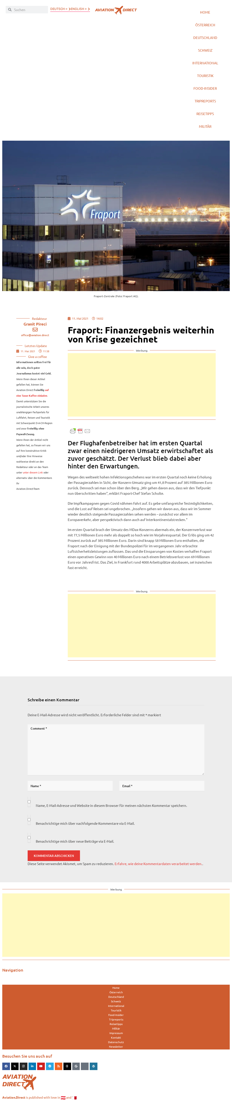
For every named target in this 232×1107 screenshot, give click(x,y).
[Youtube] (41, 1066)
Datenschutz (116, 1042)
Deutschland (205, 37)
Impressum (116, 1033)
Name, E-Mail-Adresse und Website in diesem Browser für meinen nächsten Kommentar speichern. (111, 805)
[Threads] (67, 1066)
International (205, 63)
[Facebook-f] (6, 1066)
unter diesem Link (33, 472)
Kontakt (116, 1037)
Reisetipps (205, 113)
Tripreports (205, 101)
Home (205, 12)
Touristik (205, 75)
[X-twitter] (15, 1066)
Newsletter (116, 1046)
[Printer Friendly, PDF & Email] (80, 430)
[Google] (76, 1066)
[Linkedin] (32, 1066)
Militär (205, 126)
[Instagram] (23, 1066)
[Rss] (59, 1066)
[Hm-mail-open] (85, 1066)
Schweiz (205, 50)
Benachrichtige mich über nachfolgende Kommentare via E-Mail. (85, 823)
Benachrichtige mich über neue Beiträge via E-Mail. (75, 841)
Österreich (205, 25)
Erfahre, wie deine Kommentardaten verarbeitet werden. (158, 863)
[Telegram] (50, 1066)
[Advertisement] (142, 385)
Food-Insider (205, 88)
